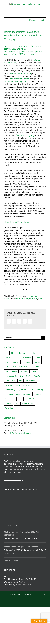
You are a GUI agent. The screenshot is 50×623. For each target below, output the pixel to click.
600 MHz (32, 353)
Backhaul (15, 362)
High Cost (24, 371)
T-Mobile (8, 403)
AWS (7, 362)
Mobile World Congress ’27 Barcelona (21, 546)
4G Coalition (20, 353)
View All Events (11, 560)
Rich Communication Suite (19, 73)
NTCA (18, 385)
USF (16, 403)
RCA (31, 390)
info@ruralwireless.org (20, 433)
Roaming (39, 390)
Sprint (20, 399)
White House (10, 408)
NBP (20, 380)
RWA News (27, 394)
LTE (21, 376)
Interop (19, 298)
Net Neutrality (31, 380)
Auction (37, 357)
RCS (35, 298)
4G (12, 353)
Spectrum (38, 394)
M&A (28, 376)
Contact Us (41, 595)
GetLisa (14, 371)
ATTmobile (27, 357)
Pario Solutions (28, 385)
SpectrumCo (9, 399)
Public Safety (10, 390)
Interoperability (11, 376)
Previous (33, 19)
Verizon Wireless (28, 403)
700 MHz (8, 357)
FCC (6, 371)
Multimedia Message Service (17, 81)
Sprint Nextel (30, 399)
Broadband (26, 362)
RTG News (9, 394)
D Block (36, 367)
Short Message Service (19, 78)
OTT (31, 298)
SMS (40, 298)
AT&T (17, 357)
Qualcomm (22, 390)
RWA (18, 394)
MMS (26, 298)
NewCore (8, 385)
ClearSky (37, 362)
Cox (6, 367)
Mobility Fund (10, 380)
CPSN (14, 367)
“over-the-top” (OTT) (25, 135)
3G (6, 353)
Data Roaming (24, 367)
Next (42, 19)
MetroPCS (37, 376)
